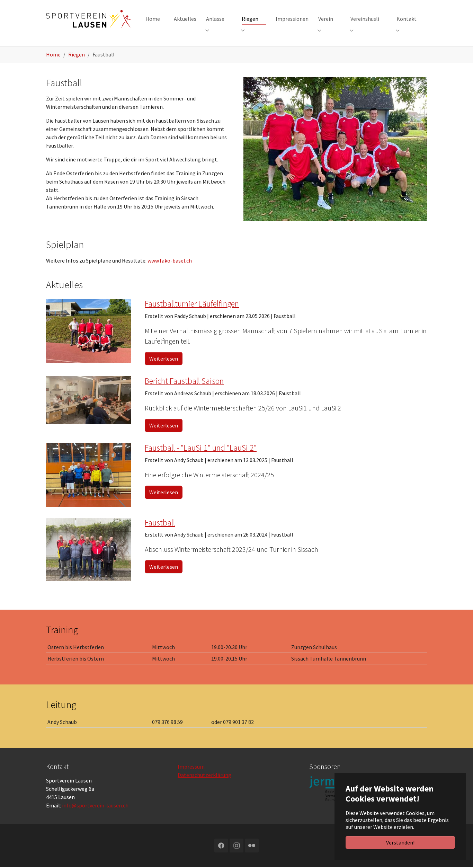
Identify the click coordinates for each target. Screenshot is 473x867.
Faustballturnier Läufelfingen (192, 303)
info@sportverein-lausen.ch (95, 805)
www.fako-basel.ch (170, 260)
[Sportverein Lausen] (89, 19)
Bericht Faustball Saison (184, 380)
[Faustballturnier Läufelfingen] (88, 330)
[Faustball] (88, 548)
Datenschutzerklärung (204, 774)
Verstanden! (400, 842)
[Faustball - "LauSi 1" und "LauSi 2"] (88, 474)
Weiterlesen (163, 358)
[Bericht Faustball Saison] (88, 399)
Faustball (160, 522)
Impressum (191, 766)
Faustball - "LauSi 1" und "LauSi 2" (201, 447)
